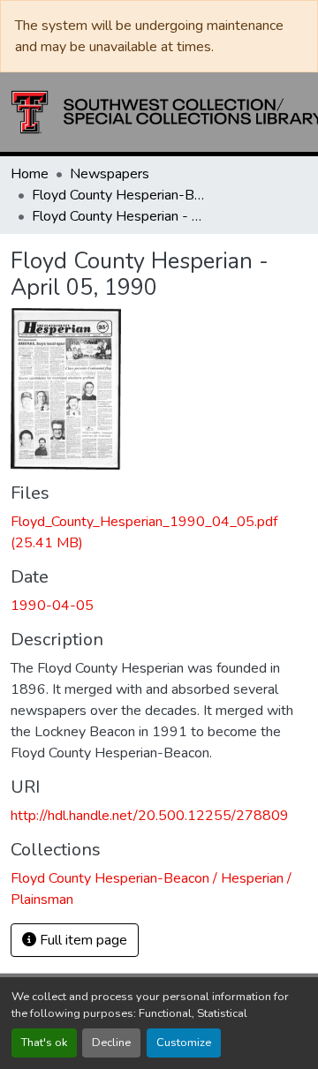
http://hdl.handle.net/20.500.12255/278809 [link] (150, 815)
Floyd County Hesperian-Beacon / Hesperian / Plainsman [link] (120, 195)
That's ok (44, 1042)
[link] (159, 532)
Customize (183, 1042)
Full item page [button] (81, 940)
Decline (111, 1042)
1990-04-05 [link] (52, 605)
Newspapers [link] (109, 174)
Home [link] (30, 174)
